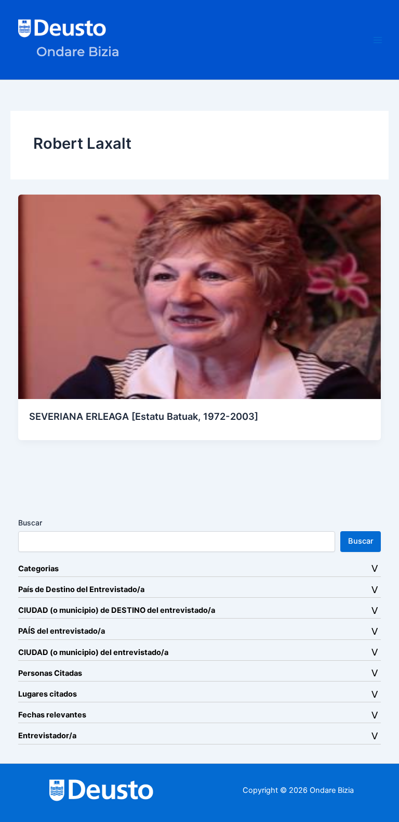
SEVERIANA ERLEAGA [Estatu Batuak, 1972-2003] (143, 416)
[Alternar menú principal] (378, 40)
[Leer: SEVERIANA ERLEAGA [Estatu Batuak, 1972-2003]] (199, 296)
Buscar (30, 522)
